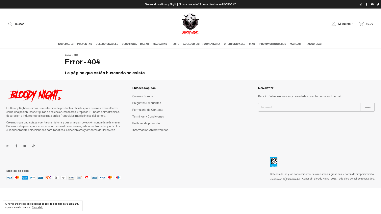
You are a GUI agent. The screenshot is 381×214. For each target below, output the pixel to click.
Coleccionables (107, 43)
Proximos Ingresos (272, 43)
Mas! (252, 43)
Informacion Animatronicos (150, 130)
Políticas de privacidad (146, 123)
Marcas (295, 43)
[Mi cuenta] (333, 23)
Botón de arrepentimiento (359, 174)
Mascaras (160, 43)
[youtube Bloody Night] (372, 4)
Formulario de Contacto (148, 110)
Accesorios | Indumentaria (201, 43)
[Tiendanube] (285, 179)
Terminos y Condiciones (148, 116)
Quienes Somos (142, 96)
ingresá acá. (336, 174)
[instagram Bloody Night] (361, 4)
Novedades (65, 43)
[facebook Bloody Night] (366, 4)
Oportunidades (234, 43)
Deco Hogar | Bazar (135, 43)
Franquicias (312, 43)
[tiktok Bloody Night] (378, 4)
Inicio (68, 55)
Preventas (84, 43)
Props (175, 43)
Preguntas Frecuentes (146, 103)
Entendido (37, 207)
